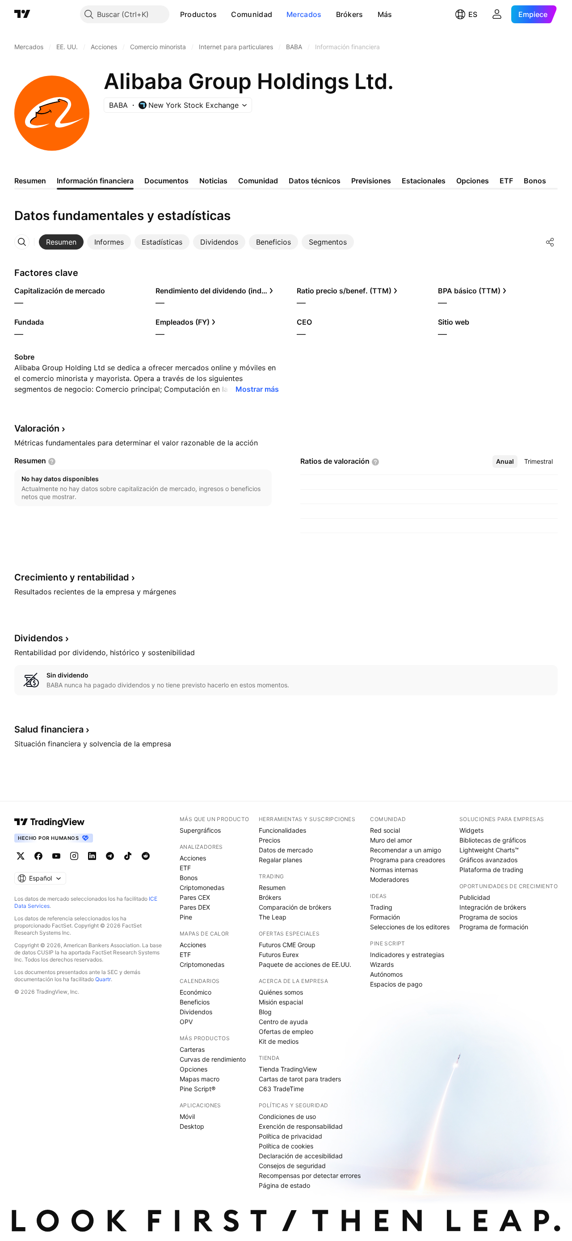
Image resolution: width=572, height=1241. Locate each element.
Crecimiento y (71, 577)
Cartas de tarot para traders (300, 1079)
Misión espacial (281, 1002)
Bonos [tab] (535, 180)
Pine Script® (197, 1089)
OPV (186, 1021)
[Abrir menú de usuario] (497, 14)
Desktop (192, 1126)
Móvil (187, 1116)
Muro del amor (391, 840)
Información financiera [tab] (95, 180)
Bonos (189, 877)
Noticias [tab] (213, 180)
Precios (269, 840)
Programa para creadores (407, 860)
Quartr (103, 979)
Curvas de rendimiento (213, 1059)
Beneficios (195, 1002)
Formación (385, 917)
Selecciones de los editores (410, 927)
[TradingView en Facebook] (38, 856)
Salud (49, 729)
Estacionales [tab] (424, 180)
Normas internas (394, 869)
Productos (198, 14)
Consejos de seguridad (292, 1165)
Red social (385, 830)
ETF (185, 868)
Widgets (471, 830)
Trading (381, 907)
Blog (265, 1012)
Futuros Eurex (279, 954)
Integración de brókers (492, 907)
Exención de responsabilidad (301, 1126)
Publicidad (474, 897)
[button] (223, 14)
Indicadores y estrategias (407, 954)
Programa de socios (488, 917)
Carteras (192, 1049)
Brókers (349, 14)
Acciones (193, 858)
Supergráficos (200, 830)
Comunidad (251, 14)
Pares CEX (195, 897)
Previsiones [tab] (371, 180)
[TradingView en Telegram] (110, 856)
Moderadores (389, 879)
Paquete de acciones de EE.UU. (305, 964)
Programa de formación (493, 927)
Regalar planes (280, 860)
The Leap (272, 917)
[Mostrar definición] (52, 461)
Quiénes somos (281, 992)
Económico (195, 992)
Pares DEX (195, 907)
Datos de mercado (286, 850)
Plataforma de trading (491, 869)
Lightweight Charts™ (489, 850)
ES (472, 14)
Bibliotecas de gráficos (492, 840)
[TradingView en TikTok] (128, 856)
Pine (186, 917)
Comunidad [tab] (258, 180)
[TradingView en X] (20, 856)
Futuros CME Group (287, 945)
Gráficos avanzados (488, 860)
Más (385, 14)
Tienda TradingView (288, 1069)
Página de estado (284, 1185)
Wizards (382, 964)
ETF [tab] (506, 180)
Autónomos (386, 974)
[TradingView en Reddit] (145, 856)
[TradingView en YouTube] (56, 856)
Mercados (303, 14)
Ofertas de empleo (286, 1031)
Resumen (272, 887)
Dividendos (196, 1012)
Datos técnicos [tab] (315, 180)
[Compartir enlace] (550, 242)
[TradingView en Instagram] (74, 856)
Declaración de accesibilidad (301, 1156)
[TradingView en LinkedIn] (92, 856)
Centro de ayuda (283, 1021)
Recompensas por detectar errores (310, 1175)
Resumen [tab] (30, 180)
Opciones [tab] (472, 180)
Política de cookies (286, 1146)
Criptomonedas (202, 887)
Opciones (193, 1069)
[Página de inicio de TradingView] (22, 14)
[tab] (61, 242)
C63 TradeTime (281, 1089)
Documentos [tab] (166, 180)
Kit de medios (279, 1041)
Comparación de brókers (295, 907)
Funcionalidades (282, 830)
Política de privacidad (290, 1136)
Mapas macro (199, 1079)
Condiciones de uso (287, 1116)
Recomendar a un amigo (405, 850)
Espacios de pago (396, 984)
